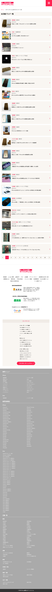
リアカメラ (5, 384)
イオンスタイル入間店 (31, 534)
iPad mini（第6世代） (7, 489)
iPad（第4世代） (6, 508)
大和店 (4, 540)
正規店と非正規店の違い (14, 281)
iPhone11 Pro (29, 430)
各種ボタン (5, 387)
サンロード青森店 (30, 569)
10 (45, 257)
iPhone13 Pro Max (30, 421)
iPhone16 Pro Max (6, 412)
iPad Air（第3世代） (7, 484)
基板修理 (4, 380)
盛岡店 (4, 569)
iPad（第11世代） (6, 456)
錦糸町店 (4, 529)
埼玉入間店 (5, 534)
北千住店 (28, 527)
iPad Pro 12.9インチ (7, 469)
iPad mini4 (5, 492)
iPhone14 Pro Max (6, 418)
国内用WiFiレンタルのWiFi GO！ (25, 356)
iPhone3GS (29, 446)
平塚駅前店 (29, 540)
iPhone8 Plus (29, 434)
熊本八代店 (5, 583)
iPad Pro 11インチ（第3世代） (9, 473)
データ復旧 (29, 380)
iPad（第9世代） (6, 500)
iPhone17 (5, 410)
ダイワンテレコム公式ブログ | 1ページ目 (14, 9)
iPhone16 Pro (29, 412)
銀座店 (28, 524)
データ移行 (5, 382)
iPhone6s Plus (6, 439)
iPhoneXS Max (30, 431)
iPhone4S (29, 444)
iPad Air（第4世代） (7, 482)
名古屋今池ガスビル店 (7, 561)
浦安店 (28, 542)
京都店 (4, 556)
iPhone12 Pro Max (30, 425)
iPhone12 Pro (5, 426)
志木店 (28, 537)
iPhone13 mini (29, 423)
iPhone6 (28, 441)
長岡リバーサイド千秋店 (8, 574)
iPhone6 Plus (5, 441)
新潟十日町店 (29, 574)
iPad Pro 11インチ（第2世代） (9, 474)
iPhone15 (29, 417)
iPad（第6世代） (6, 505)
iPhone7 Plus (29, 436)
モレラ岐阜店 (5, 563)
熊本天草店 (29, 582)
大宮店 (4, 537)
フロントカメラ (30, 382)
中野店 (4, 524)
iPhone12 (5, 428)
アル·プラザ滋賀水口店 (31, 556)
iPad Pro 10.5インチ (7, 477)
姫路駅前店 (29, 554)
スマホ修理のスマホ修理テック (25, 329)
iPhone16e (29, 410)
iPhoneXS (5, 433)
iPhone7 (4, 438)
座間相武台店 (5, 542)
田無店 (4, 532)
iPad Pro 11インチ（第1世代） (9, 476)
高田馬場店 (29, 521)
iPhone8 (4, 436)
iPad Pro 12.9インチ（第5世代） (9, 463)
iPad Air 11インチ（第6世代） (9, 460)
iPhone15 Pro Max (6, 415)
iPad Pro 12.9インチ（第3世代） (9, 466)
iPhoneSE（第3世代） (7, 421)
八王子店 (28, 532)
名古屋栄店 (29, 561)
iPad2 (4, 511)
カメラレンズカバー (31, 384)
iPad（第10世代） (6, 498)
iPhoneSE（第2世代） (31, 428)
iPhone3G (5, 447)
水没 (28, 379)
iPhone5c (29, 442)
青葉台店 (28, 539)
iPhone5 (4, 444)
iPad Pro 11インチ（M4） (8, 453)
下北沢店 (28, 526)
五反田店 (4, 526)
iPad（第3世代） (6, 510)
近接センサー (5, 389)
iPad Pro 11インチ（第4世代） (9, 471)
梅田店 (28, 552)
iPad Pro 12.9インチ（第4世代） (9, 464)
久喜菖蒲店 (29, 535)
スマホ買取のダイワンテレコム (25, 342)
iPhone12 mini (29, 426)
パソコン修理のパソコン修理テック (26, 331)
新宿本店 (4, 521)
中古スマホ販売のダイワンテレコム (26, 340)
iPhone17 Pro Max (30, 407)
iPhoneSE (29, 438)
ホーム (2, 9)
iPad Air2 (4, 485)
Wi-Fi (28, 392)
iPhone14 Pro (29, 418)
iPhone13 (5, 425)
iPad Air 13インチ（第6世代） (9, 458)
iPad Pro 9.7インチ (6, 479)
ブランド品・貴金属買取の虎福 (25, 344)
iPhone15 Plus (6, 417)
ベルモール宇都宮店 (31, 545)
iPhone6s (29, 439)
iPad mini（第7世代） (7, 455)
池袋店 (28, 522)
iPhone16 (29, 413)
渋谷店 (4, 522)
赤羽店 (28, 531)
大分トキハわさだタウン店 (8, 582)
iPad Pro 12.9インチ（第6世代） (9, 461)
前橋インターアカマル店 (8, 547)
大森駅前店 (29, 529)
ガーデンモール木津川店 (8, 552)
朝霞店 (4, 535)
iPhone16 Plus (6, 413)
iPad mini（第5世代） (7, 490)
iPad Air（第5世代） (7, 481)
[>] (49, 257)
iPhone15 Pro (29, 415)
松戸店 (4, 543)
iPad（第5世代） (6, 507)
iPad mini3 (5, 494)
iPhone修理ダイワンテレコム (25, 327)
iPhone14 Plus (6, 420)
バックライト (5, 392)
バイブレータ (29, 387)
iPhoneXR (29, 433)
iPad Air (4, 487)
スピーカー (5, 385)
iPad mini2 (5, 495)
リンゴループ (5, 390)
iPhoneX (4, 434)
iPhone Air (29, 408)
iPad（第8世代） (6, 502)
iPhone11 (5, 431)
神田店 (4, 527)
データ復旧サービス (38, 281)
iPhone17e (5, 407)
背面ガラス (5, 379)
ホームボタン (29, 385)
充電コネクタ (29, 390)
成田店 (28, 543)
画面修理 (4, 377)
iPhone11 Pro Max (6, 430)
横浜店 (4, 539)
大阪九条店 (5, 554)
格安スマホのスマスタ (23, 358)
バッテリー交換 (30, 377)
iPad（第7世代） (6, 503)
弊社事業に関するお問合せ (26, 363)
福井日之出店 (5, 576)
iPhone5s (5, 442)
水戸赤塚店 (29, 547)
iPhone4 (4, 446)
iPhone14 (29, 420)
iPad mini (5, 497)
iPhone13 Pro (5, 423)
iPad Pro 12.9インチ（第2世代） (9, 468)
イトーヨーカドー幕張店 (8, 545)
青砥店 (4, 531)
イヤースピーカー (30, 389)
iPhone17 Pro (5, 408)
